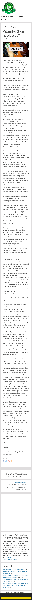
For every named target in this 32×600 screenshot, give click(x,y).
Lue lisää (9, 557)
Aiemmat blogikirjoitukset (10, 559)
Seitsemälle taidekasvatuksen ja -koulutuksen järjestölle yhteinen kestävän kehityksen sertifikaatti (15, 585)
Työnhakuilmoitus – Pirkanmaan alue (13, 569)
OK (16, 598)
